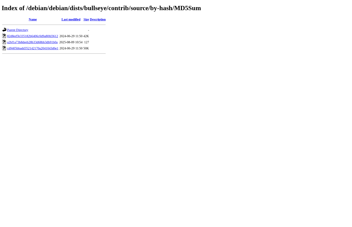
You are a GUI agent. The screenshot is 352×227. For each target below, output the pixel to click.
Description (98, 19)
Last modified (71, 19)
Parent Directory (17, 30)
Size (86, 19)
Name (33, 19)
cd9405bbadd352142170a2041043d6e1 (32, 48)
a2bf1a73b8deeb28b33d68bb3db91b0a (32, 42)
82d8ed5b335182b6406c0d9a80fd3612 (32, 36)
